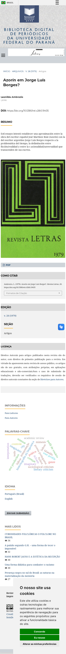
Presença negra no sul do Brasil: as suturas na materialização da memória (29, 574)
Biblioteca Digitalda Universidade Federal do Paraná (29, 35)
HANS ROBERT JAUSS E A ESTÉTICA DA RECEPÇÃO (32, 556)
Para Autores (11, 417)
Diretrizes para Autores (51, 379)
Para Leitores (11, 413)
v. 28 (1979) (31, 71)
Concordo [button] (39, 631)
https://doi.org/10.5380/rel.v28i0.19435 (28, 110)
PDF (7, 265)
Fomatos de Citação (16, 293)
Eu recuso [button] (39, 637)
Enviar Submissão (18, 513)
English (9, 498)
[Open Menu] (3, 55)
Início (6, 71)
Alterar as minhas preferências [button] (39, 644)
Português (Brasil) (14, 493)
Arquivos (18, 71)
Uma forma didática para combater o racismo (29, 564)
